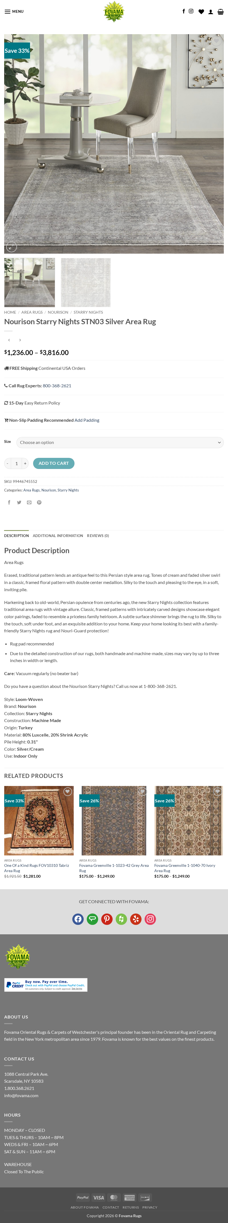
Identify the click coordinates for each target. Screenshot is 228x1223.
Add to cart (54, 463)
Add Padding (87, 420)
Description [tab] (16, 535)
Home (10, 312)
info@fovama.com (21, 1095)
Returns (131, 1207)
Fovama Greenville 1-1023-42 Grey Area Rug (114, 868)
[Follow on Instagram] (191, 11)
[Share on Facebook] (9, 502)
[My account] (211, 12)
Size (7, 442)
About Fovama (85, 1207)
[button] (14, 11)
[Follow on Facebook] (184, 11)
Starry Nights (88, 312)
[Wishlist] (201, 12)
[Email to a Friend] (29, 502)
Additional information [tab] (58, 535)
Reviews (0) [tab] (98, 535)
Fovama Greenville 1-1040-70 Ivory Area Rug (184, 868)
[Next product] (9, 340)
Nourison (58, 312)
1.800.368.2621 (19, 1088)
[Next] (212, 144)
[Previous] (16, 144)
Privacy (149, 1207)
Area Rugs (32, 312)
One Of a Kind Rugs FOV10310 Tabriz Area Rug (36, 868)
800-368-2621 (57, 385)
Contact (111, 1207)
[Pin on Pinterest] (39, 502)
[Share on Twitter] (19, 502)
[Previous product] (20, 340)
